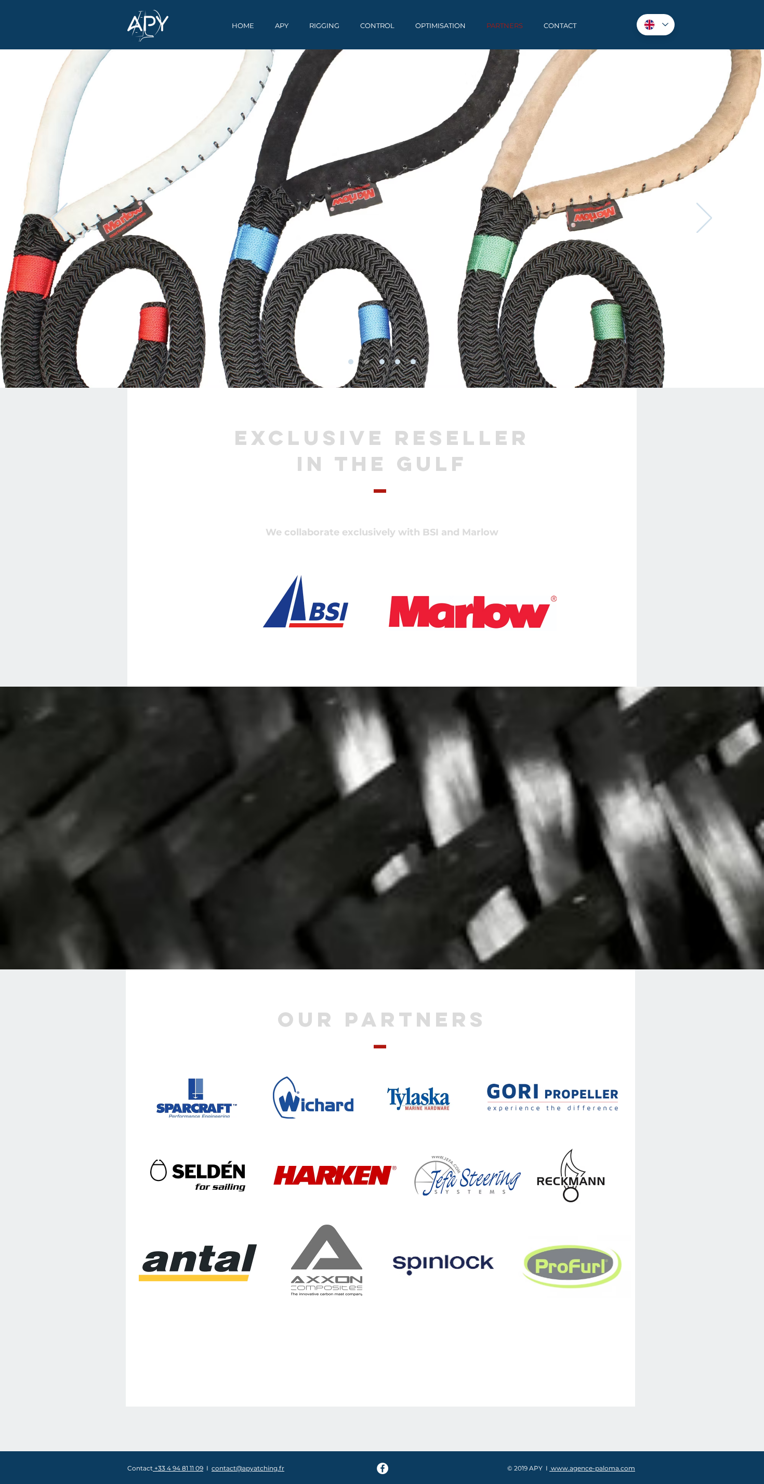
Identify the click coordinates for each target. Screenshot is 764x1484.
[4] (397, 361)
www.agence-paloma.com (592, 1468)
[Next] (704, 219)
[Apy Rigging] (382, 1468)
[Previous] (60, 219)
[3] (382, 361)
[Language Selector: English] (656, 24)
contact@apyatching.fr (248, 1468)
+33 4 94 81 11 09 (178, 1468)
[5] (413, 361)
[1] (350, 361)
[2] (366, 361)
